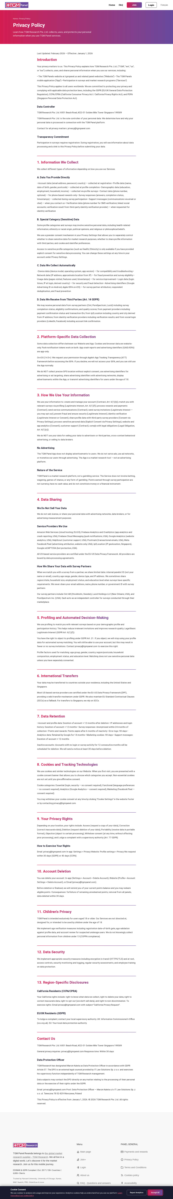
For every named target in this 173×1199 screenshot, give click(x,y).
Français (164, 5)
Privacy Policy (131, 1159)
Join (134, 5)
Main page (85, 1151)
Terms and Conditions (135, 1167)
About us (84, 1175)
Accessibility (130, 1183)
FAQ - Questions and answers (95, 1183)
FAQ (121, 5)
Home (112, 5)
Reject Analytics (136, 1193)
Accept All (155, 1193)
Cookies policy (131, 1175)
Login (151, 5)
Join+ (83, 1159)
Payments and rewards (136, 1151)
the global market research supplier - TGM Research (37, 1155)
